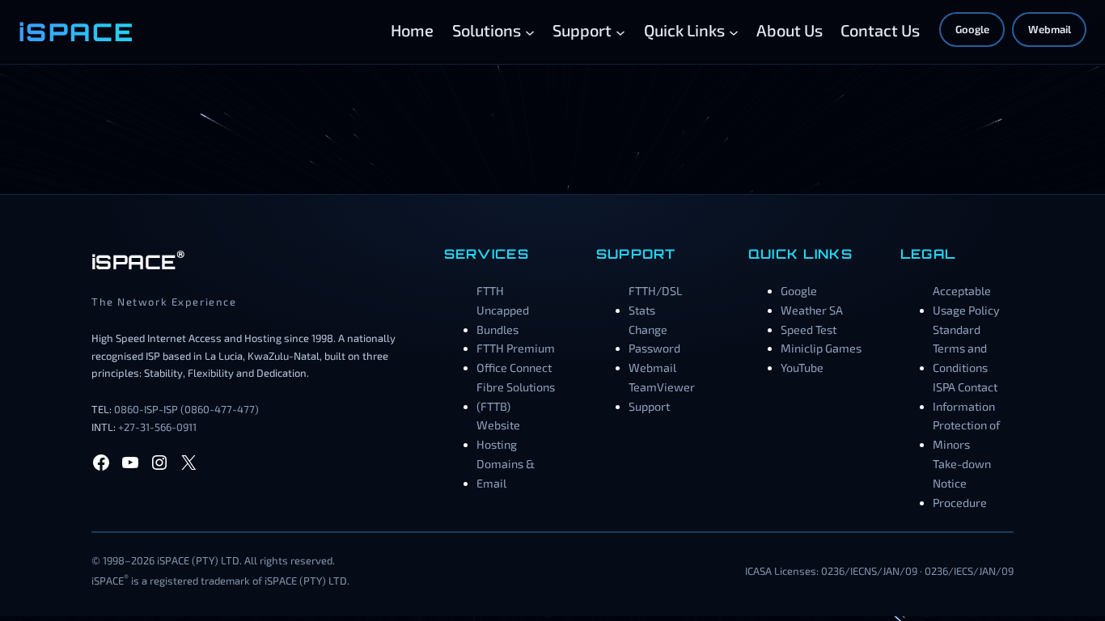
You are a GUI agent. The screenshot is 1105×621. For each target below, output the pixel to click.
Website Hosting (498, 434)
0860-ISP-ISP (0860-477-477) (186, 409)
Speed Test (808, 329)
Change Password (654, 339)
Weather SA (812, 310)
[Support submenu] (620, 31)
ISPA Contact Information (965, 396)
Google (972, 29)
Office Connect (514, 367)
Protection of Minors (966, 434)
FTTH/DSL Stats (655, 300)
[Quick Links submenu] (734, 31)
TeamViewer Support (662, 396)
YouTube (802, 367)
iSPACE (77, 31)
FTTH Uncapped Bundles (502, 310)
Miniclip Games (821, 348)
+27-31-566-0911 (157, 426)
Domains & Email (505, 473)
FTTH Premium (515, 348)
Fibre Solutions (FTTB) (515, 396)
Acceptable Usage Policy (966, 300)
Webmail (1049, 29)
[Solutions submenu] (530, 31)
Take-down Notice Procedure (962, 483)
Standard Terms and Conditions (960, 349)
